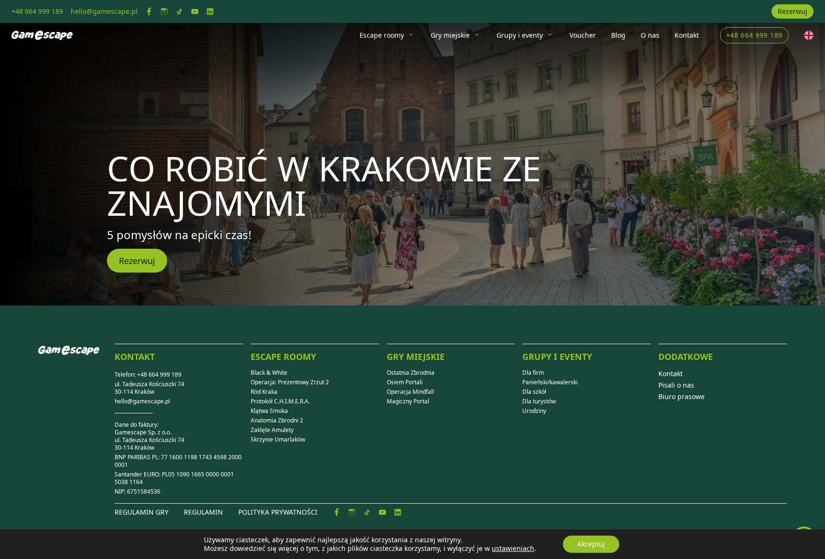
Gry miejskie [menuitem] (450, 35)
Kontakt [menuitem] (687, 35)
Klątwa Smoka (269, 411)
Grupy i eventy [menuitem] (520, 35)
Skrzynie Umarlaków (278, 439)
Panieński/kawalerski (550, 382)
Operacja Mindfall (410, 392)
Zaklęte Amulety (272, 430)
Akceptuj (591, 543)
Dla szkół (534, 392)
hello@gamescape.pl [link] (104, 11)
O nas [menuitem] (650, 35)
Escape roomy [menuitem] (382, 35)
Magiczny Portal (408, 401)
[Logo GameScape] (76, 358)
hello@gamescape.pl (142, 401)
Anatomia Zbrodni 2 (277, 420)
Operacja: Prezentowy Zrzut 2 (290, 382)
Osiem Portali (405, 382)
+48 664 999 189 (754, 35)
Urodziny (534, 411)
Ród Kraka (264, 392)
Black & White (269, 373)
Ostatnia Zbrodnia (410, 373)
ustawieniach (513, 548)
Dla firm (533, 373)
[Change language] (809, 35)
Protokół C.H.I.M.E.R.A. (280, 401)
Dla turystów (539, 401)
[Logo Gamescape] (42, 35)
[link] (149, 11)
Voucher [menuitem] (583, 35)
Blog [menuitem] (618, 35)
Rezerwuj (792, 11)
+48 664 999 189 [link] (37, 11)
